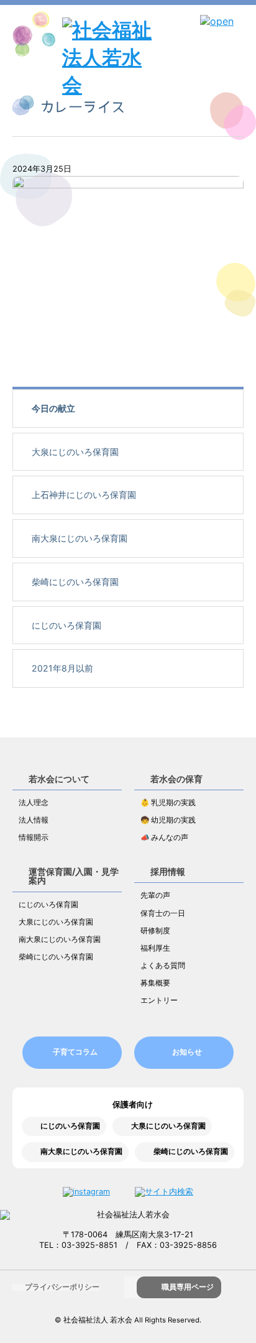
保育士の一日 (162, 913)
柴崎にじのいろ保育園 (75, 581)
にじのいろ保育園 (66, 625)
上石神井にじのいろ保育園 (84, 494)
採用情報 (167, 871)
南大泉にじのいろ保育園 (79, 538)
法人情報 (33, 820)
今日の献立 (53, 408)
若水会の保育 (176, 778)
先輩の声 (155, 895)
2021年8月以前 (62, 668)
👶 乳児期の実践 (168, 802)
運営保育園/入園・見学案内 (74, 875)
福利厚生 (155, 948)
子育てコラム (75, 1052)
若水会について (59, 778)
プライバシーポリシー (62, 1287)
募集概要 (155, 983)
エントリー (159, 1000)
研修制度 (155, 930)
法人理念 (33, 802)
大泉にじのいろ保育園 (75, 451)
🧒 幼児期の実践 (168, 820)
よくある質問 (162, 965)
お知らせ (187, 1052)
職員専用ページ (188, 1287)
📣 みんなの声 (164, 837)
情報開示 (33, 837)
